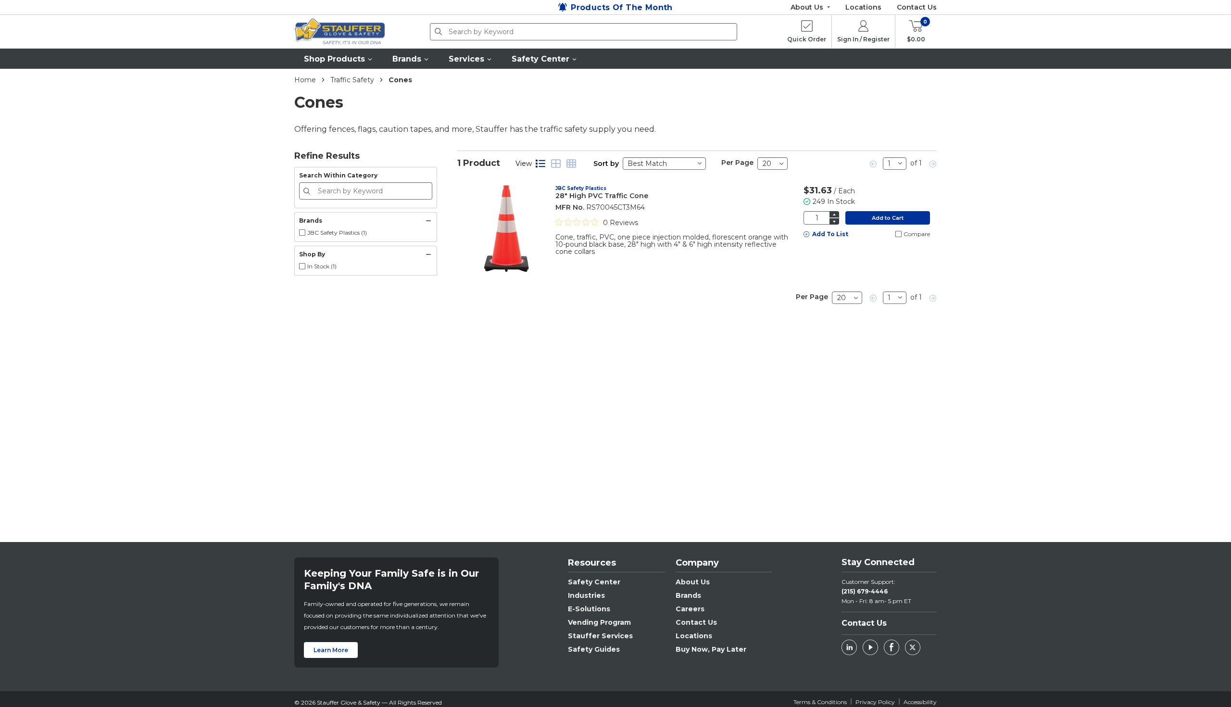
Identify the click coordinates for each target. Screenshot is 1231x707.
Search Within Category (338, 175)
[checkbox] (302, 232)
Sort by (606, 163)
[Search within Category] (308, 191)
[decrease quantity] (834, 221)
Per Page (737, 162)
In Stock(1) (322, 266)
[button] (338, 59)
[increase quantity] (834, 214)
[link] (873, 163)
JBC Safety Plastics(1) (337, 232)
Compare (917, 234)
